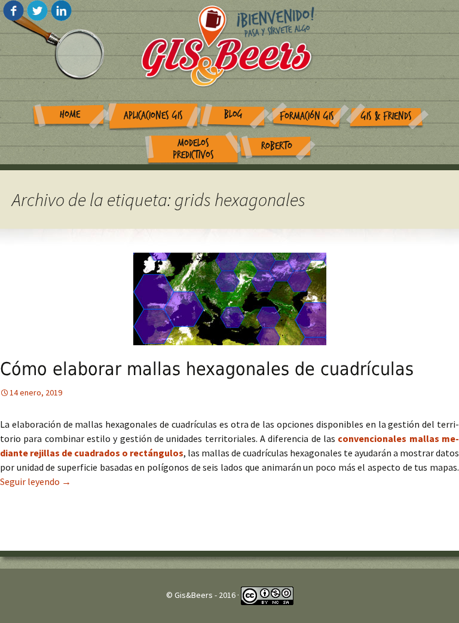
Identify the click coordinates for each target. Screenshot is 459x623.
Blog (233, 114)
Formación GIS (307, 116)
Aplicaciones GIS (153, 115)
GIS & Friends (386, 116)
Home (70, 114)
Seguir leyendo (35, 481)
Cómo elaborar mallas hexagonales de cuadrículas (207, 368)
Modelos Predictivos (193, 149)
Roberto (276, 146)
